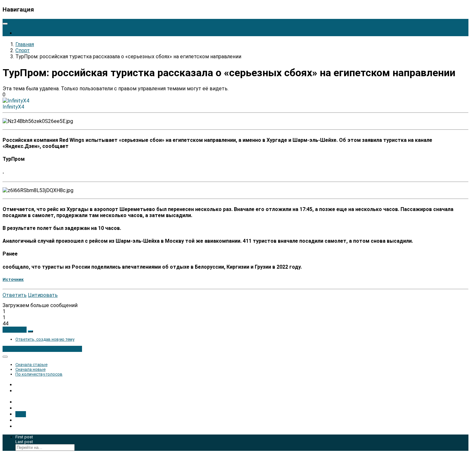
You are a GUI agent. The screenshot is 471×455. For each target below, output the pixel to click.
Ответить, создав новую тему (44, 339)
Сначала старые (31, 364)
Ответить (15, 295)
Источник (13, 279)
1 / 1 (20, 414)
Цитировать (43, 295)
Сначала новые (30, 369)
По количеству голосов (38, 374)
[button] (15, 330)
